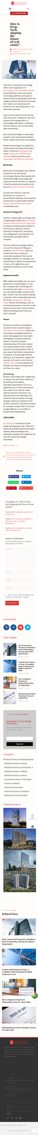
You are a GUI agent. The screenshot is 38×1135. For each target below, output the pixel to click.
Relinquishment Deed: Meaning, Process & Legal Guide (26, 696)
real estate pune (23, 457)
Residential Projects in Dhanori (15, 775)
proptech (28, 453)
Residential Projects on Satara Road (17, 767)
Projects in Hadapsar (12, 783)
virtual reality (27, 289)
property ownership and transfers (17, 204)
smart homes (18, 251)
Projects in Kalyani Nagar (13, 787)
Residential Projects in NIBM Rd (15, 771)
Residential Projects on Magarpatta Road (18, 759)
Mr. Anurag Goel (9, 423)
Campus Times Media (24, 1130)
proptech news (21, 455)
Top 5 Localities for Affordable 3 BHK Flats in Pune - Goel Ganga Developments (18, 521)
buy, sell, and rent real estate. (22, 187)
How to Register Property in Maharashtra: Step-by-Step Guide (26, 682)
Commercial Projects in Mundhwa (16, 791)
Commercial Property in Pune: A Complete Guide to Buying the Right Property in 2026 (26, 666)
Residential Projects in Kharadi (15, 763)
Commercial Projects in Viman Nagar (17, 779)
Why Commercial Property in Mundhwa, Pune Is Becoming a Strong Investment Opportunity (27, 650)
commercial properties (16, 453)
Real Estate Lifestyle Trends (22, 54)
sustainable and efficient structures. (18, 159)
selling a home (9, 363)
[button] (10, 8)
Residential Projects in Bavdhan (16, 795)
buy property (24, 151)
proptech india (10, 455)
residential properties (25, 459)
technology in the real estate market (18, 90)
